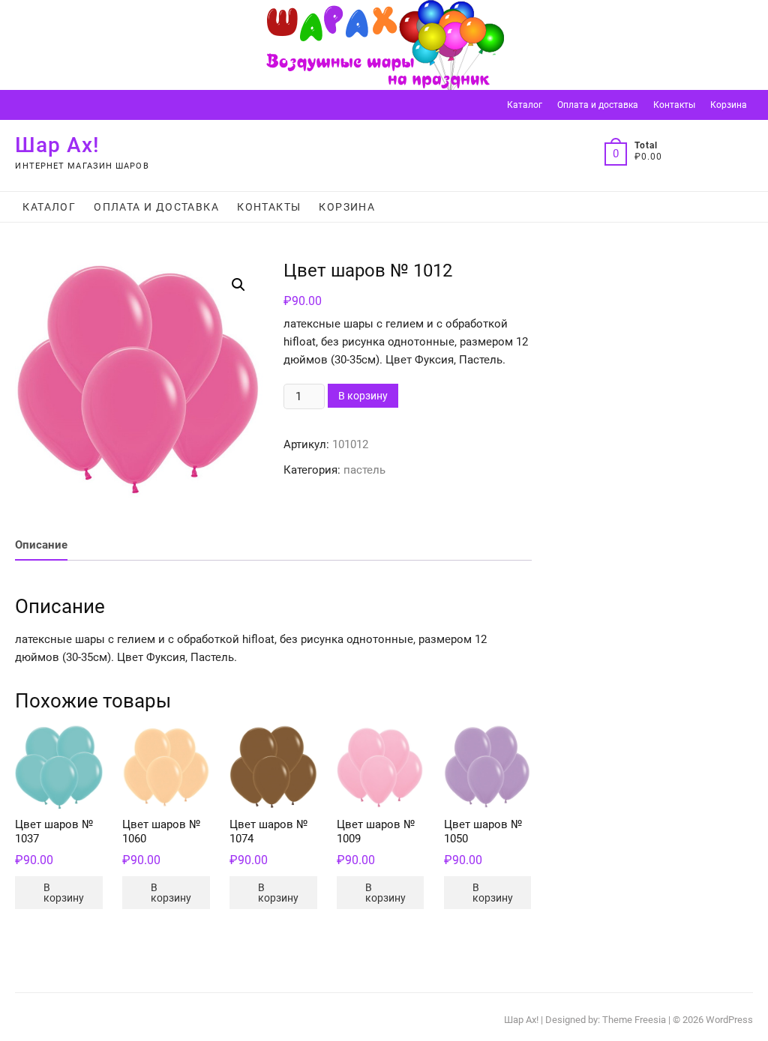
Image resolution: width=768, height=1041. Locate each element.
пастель (365, 470)
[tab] (41, 545)
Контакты (674, 105)
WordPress (729, 1019)
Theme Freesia (634, 1019)
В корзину (363, 396)
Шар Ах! (57, 145)
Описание (41, 545)
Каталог (524, 105)
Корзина (728, 105)
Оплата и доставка (597, 105)
